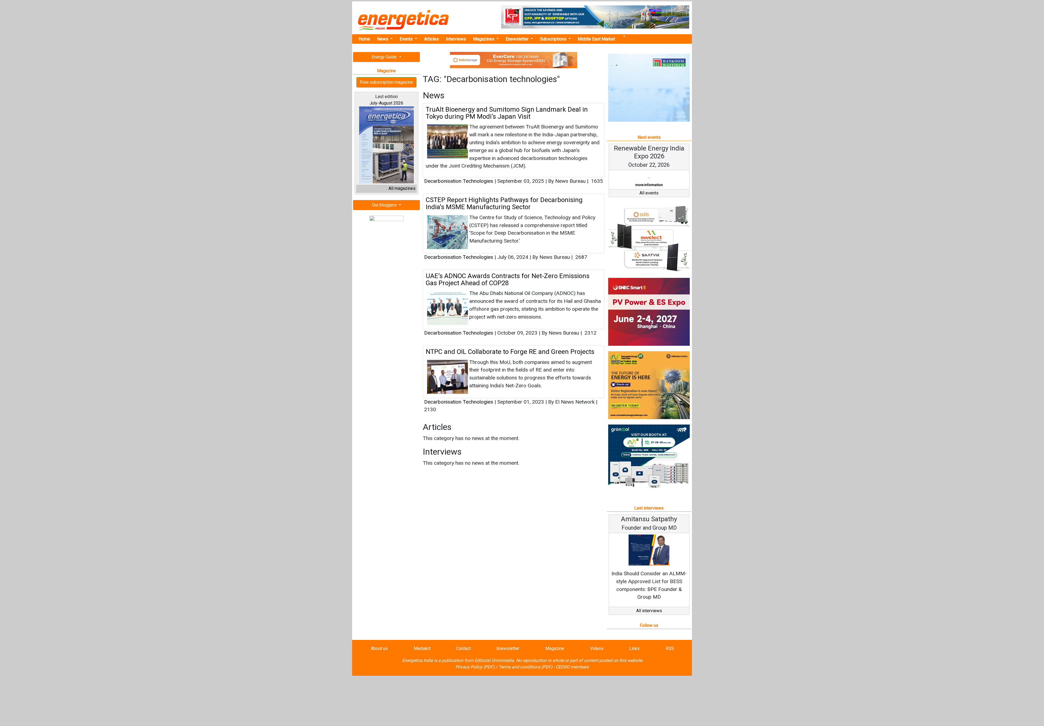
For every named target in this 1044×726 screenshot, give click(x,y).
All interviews (649, 610)
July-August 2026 (386, 103)
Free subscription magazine (386, 82)
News (383, 39)
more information (649, 185)
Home (364, 39)
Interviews (456, 39)
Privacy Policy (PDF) (475, 667)
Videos (597, 648)
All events (648, 193)
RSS (670, 648)
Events (407, 39)
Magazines (484, 39)
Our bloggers (385, 205)
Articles (431, 39)
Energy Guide (385, 56)
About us (379, 648)
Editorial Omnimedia (494, 660)
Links (634, 648)
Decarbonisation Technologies (458, 181)
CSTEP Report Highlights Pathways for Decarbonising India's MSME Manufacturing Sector (504, 203)
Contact (463, 648)
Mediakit (422, 648)
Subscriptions (553, 39)
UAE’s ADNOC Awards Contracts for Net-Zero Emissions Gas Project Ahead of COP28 (507, 279)
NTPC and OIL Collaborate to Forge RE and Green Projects (510, 352)
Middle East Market (596, 39)
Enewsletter (518, 39)
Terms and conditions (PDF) (525, 667)
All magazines (402, 188)
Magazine (554, 648)
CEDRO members (572, 667)
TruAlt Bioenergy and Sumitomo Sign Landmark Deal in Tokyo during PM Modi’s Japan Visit (507, 113)
